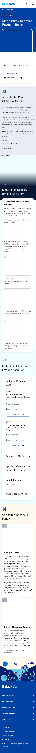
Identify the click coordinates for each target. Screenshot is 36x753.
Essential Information (9, 713)
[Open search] (27, 3)
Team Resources (8, 701)
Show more (5, 140)
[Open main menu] (32, 3)
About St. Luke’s (8, 695)
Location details (16, 415)
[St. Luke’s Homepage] (9, 686)
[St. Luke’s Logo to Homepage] (8, 4)
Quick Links (6, 719)
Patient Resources (8, 707)
